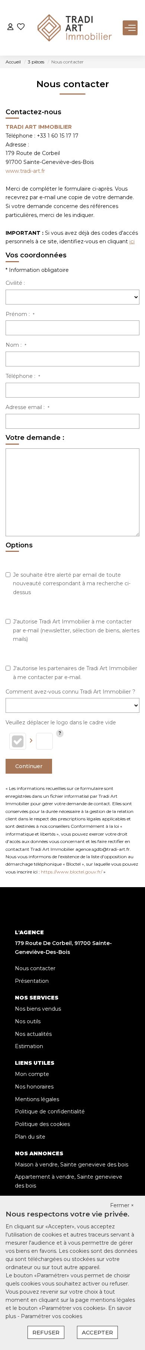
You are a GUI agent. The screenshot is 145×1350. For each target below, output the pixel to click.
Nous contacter (35, 968)
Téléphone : (23, 376)
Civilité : (15, 283)
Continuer (28, 766)
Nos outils (28, 1021)
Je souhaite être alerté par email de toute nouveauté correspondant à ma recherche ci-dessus (71, 584)
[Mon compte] (10, 28)
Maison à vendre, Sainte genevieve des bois (71, 1164)
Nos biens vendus (38, 1008)
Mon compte (32, 1074)
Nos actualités (33, 1034)
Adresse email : (27, 407)
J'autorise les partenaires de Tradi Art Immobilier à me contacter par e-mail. (75, 673)
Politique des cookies (42, 1124)
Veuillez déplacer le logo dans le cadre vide (61, 722)
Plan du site (30, 1136)
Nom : (16, 345)
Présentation (32, 981)
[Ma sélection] (21, 28)
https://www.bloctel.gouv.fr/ (71, 872)
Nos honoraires (34, 1086)
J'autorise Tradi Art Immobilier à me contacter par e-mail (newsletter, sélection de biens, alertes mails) (76, 630)
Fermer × (122, 1205)
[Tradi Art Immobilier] (75, 28)
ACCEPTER (97, 1332)
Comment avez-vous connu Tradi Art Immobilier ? (70, 691)
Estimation (29, 1046)
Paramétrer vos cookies (51, 1316)
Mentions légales (37, 1099)
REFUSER (45, 1332)
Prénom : (20, 314)
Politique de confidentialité (50, 1111)
